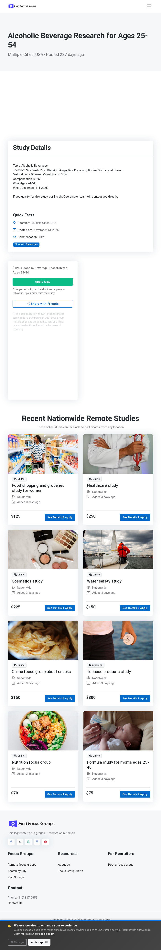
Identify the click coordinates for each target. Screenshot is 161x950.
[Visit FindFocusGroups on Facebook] (11, 842)
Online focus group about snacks (41, 672)
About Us (64, 864)
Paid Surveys (16, 877)
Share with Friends (44, 303)
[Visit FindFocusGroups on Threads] (28, 842)
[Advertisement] (80, 100)
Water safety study (104, 581)
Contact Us (15, 903)
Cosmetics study (27, 581)
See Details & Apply (59, 517)
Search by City (17, 871)
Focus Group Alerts (70, 871)
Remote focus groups (22, 864)
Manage (19, 942)
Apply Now (42, 282)
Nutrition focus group (31, 762)
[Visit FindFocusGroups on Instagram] (37, 842)
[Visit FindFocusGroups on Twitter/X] (20, 842)
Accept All (41, 942)
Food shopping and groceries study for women (38, 488)
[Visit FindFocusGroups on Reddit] (45, 842)
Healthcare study (102, 485)
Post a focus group (120, 864)
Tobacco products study (109, 672)
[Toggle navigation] (149, 6)
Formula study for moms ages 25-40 (118, 764)
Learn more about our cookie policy (34, 933)
